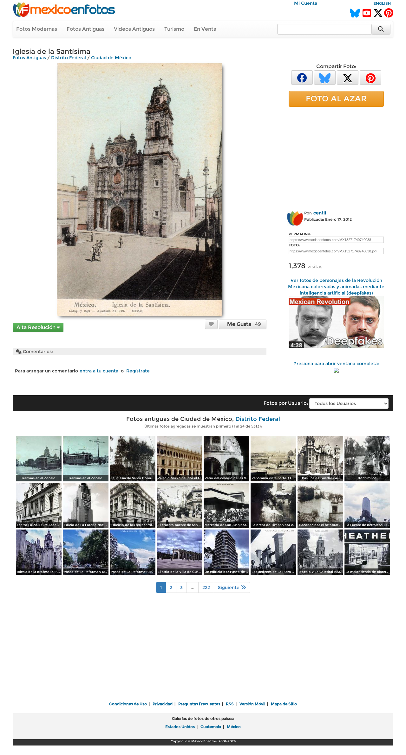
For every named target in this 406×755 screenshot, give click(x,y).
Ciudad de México (111, 57)
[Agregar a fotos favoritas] (211, 324)
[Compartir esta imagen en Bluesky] (325, 77)
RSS (230, 703)
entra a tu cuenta (99, 371)
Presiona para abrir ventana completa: (336, 363)
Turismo (174, 29)
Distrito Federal (68, 57)
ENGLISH (382, 3)
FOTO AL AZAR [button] (336, 98)
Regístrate (138, 371)
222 (206, 587)
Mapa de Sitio (284, 703)
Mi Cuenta (305, 3)
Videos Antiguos (134, 29)
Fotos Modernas (36, 29)
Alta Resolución (36, 327)
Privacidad (163, 703)
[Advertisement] (336, 157)
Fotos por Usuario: (286, 403)
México (234, 726)
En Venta (205, 29)
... (192, 587)
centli (319, 213)
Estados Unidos (180, 726)
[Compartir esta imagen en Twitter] (347, 77)
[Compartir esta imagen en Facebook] (302, 77)
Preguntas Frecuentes (199, 703)
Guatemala (210, 726)
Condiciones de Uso (128, 703)
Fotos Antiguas (85, 29)
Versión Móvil (252, 703)
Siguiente (229, 587)
